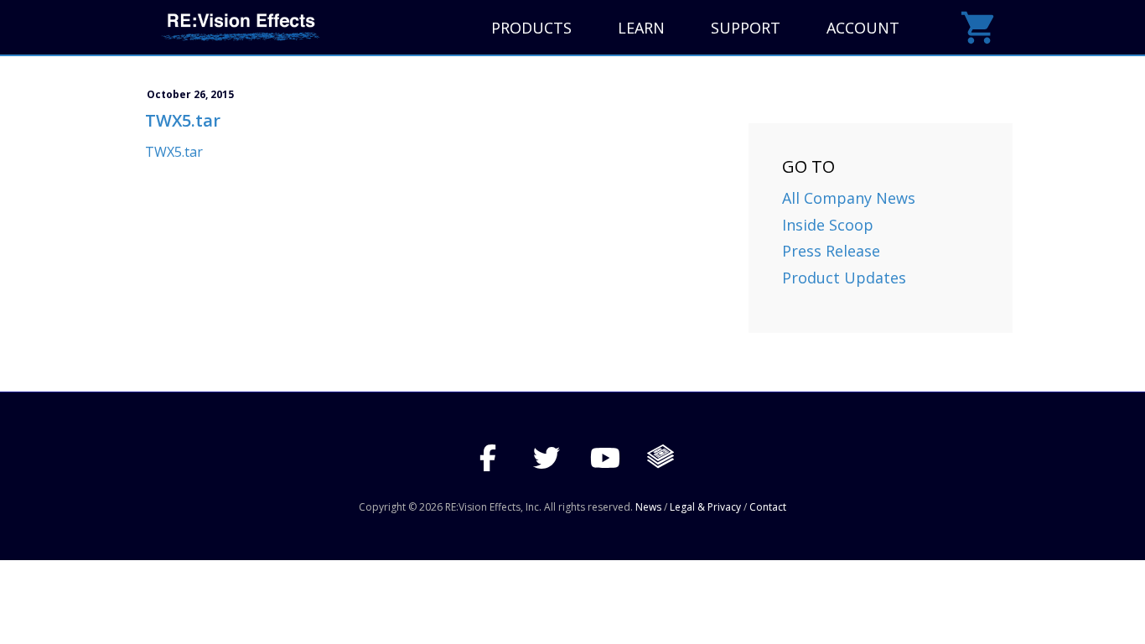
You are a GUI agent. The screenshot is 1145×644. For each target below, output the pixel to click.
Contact (767, 507)
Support (745, 28)
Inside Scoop (827, 225)
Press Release (831, 251)
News (648, 507)
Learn (641, 28)
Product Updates (844, 277)
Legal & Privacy (705, 507)
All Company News (848, 198)
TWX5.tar (174, 152)
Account (862, 28)
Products (531, 28)
